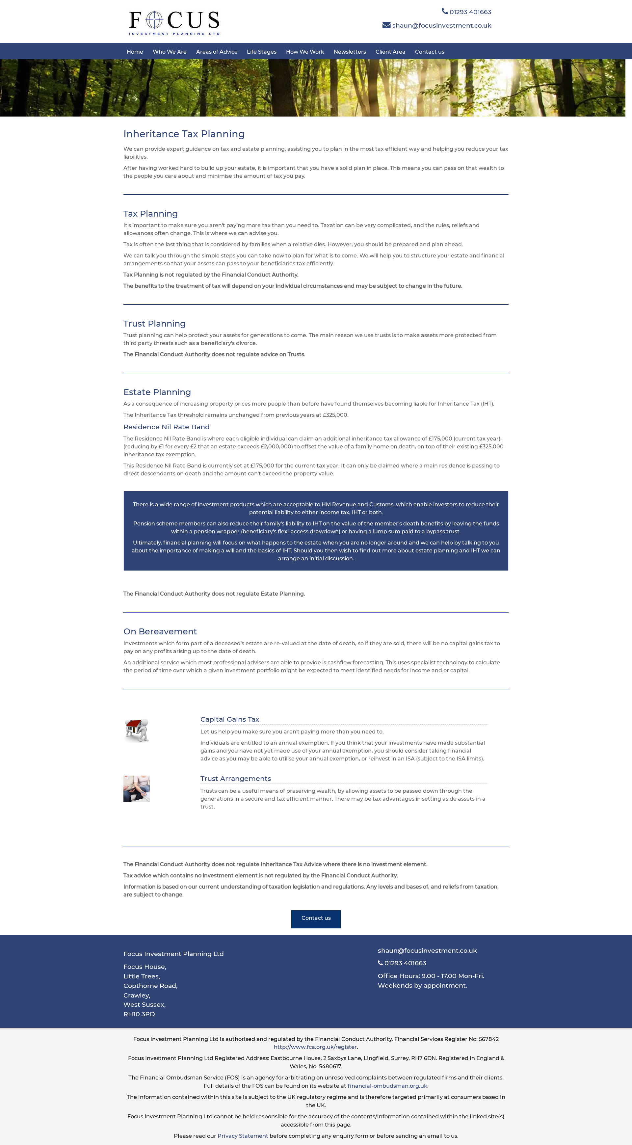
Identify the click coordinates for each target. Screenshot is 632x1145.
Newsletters (350, 52)
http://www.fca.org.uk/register (315, 1047)
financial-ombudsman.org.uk (387, 1085)
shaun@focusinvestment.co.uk (441, 25)
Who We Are (170, 52)
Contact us (429, 52)
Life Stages (261, 52)
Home (135, 52)
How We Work (305, 52)
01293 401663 (469, 12)
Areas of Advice (217, 52)
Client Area (391, 52)
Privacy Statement (243, 1135)
